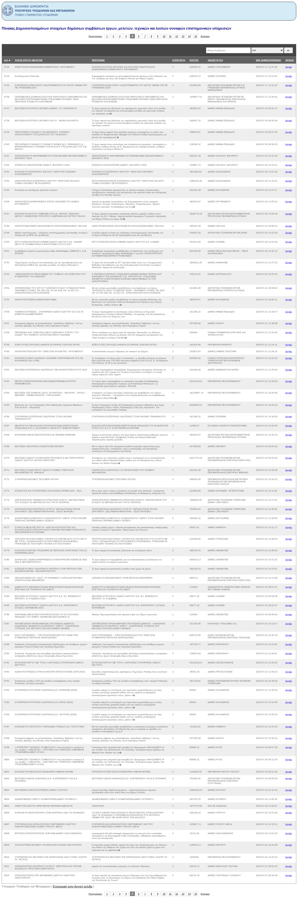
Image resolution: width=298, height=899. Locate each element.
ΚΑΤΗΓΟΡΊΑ (178, 60)
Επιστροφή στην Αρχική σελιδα (72, 886)
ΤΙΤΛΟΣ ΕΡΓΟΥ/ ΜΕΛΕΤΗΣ (29, 60)
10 (164, 36)
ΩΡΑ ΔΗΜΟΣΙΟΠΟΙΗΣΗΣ (268, 60)
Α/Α (6, 60)
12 (176, 36)
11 (170, 36)
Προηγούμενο (95, 36)
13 (183, 36)
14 (189, 36)
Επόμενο (205, 36)
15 (195, 36)
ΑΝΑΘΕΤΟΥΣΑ (215, 60)
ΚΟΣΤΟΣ (194, 60)
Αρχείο (288, 67)
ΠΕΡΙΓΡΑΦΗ (98, 60)
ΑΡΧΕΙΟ (289, 60)
